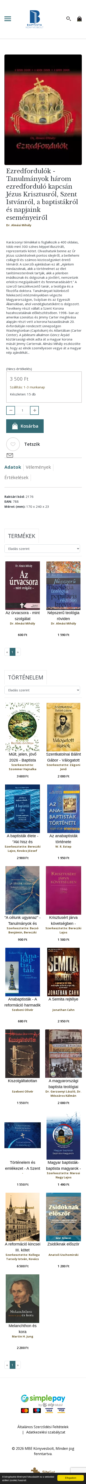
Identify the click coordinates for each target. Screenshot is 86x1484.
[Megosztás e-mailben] (10, 455)
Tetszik (32, 444)
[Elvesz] (10, 410)
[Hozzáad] (34, 410)
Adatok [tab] (12, 467)
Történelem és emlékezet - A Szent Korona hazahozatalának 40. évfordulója (22, 1165)
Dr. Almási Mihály (18, 225)
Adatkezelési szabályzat (45, 1432)
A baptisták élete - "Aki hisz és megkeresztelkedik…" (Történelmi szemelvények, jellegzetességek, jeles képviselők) (22, 839)
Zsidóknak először (63, 1244)
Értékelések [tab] (16, 477)
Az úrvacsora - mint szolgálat (23, 616)
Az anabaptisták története (63, 839)
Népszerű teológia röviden (63, 616)
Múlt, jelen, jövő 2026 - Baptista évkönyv (22, 757)
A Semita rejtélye (63, 999)
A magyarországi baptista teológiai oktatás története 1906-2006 (63, 1084)
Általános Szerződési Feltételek (43, 1426)
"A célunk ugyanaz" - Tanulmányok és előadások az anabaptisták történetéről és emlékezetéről (22, 920)
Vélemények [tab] (38, 467)
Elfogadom (70, 1477)
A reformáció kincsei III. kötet (22, 1247)
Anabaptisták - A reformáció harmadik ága (22, 1002)
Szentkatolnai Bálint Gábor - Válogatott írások (63, 757)
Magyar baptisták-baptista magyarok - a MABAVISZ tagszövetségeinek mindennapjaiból (63, 1165)
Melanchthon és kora (23, 1329)
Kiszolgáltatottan (22, 1081)
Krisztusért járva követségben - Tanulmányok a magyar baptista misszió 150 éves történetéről (63, 920)
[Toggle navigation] (9, 19)
